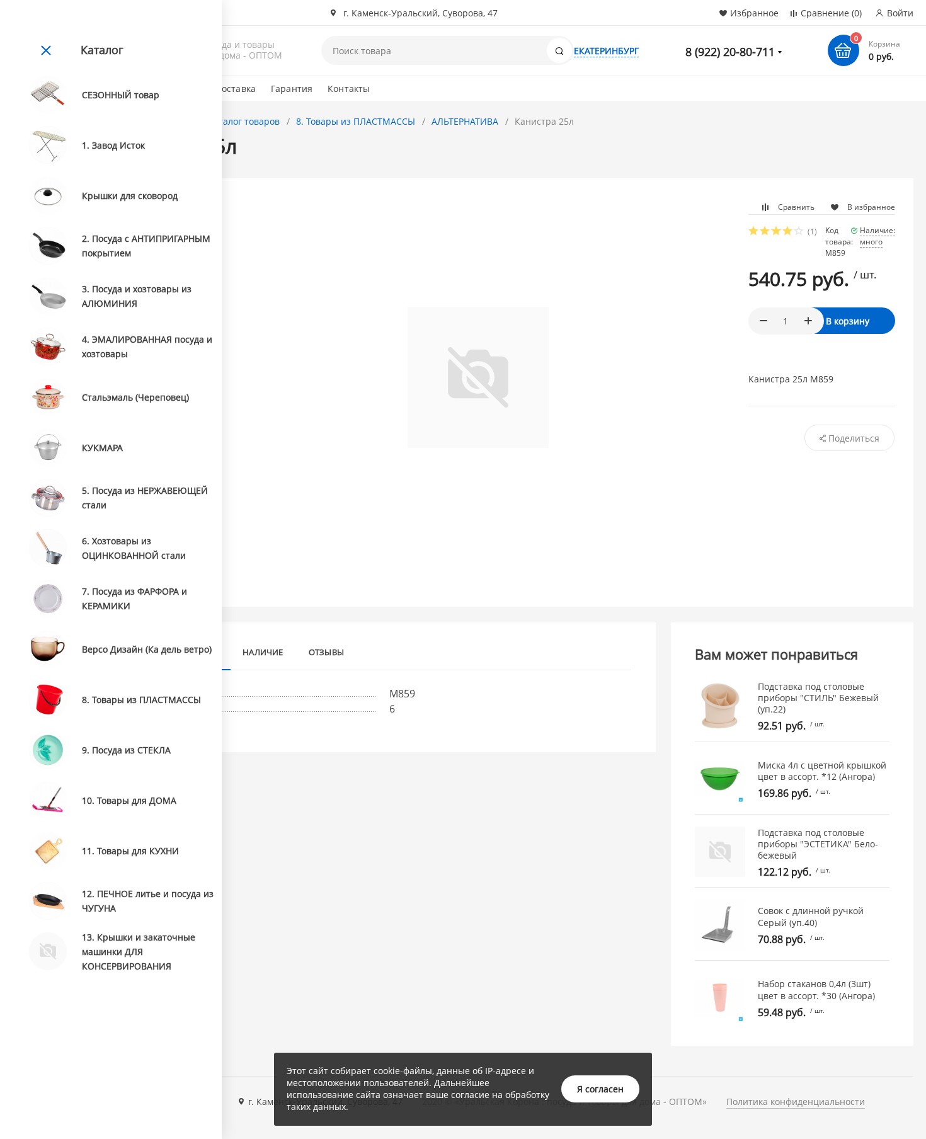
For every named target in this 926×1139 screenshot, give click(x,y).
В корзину (847, 321)
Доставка (235, 88)
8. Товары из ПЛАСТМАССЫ (355, 121)
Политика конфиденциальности (795, 1102)
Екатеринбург (606, 51)
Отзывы (326, 652)
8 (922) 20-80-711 (730, 51)
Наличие (263, 652)
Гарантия (291, 88)
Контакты (349, 88)
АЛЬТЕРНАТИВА (465, 121)
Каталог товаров (244, 121)
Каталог (102, 49)
